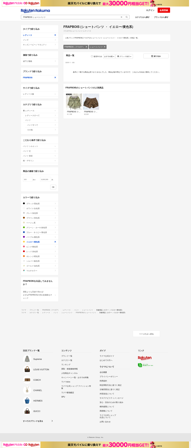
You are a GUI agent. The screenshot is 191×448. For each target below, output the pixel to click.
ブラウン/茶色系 (33, 218)
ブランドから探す (161, 17)
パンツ (28, 120)
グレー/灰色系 (32, 213)
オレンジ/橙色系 (33, 256)
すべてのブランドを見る (33, 421)
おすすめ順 (108, 56)
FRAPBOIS (27, 77)
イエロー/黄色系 (33, 241)
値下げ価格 (27, 61)
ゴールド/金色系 (33, 265)
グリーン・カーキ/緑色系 (36, 227)
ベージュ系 (30, 222)
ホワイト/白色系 (33, 208)
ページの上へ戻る (146, 334)
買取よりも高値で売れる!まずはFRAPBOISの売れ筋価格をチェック (37, 294)
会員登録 (164, 10)
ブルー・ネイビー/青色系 (36, 232)
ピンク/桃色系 (32, 246)
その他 (30, 129)
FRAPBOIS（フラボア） (74, 46)
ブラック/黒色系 (33, 203)
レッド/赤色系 (32, 251)
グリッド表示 (124, 56)
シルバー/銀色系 (33, 261)
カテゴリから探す (142, 17)
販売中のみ (98, 56)
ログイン (150, 10)
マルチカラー (31, 270)
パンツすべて (32, 125)
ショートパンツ (96, 46)
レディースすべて (32, 115)
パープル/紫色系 (33, 237)
